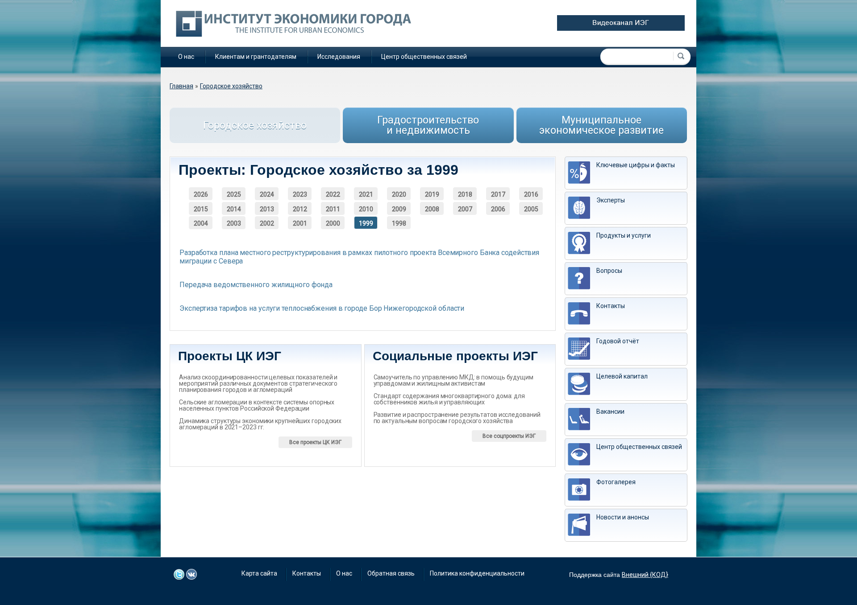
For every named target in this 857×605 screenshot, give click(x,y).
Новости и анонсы (622, 517)
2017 (498, 194)
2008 (432, 209)
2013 (267, 209)
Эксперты (610, 200)
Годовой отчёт (617, 341)
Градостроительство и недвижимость (428, 125)
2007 (465, 209)
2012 (300, 209)
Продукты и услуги (623, 235)
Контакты (610, 305)
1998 (399, 223)
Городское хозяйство (231, 86)
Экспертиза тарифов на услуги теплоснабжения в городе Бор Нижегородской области (321, 308)
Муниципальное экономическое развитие (601, 125)
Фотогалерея (616, 482)
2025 (234, 194)
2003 (234, 223)
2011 (333, 209)
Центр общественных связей (424, 56)
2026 (201, 194)
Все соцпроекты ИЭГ (509, 436)
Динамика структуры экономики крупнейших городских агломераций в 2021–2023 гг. (260, 424)
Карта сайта (259, 573)
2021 (366, 194)
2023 (300, 194)
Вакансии (610, 411)
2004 (201, 223)
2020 (399, 194)
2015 (201, 209)
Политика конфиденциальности (477, 573)
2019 (432, 194)
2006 (498, 209)
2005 (531, 209)
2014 (234, 209)
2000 (333, 223)
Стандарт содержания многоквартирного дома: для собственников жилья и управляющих (449, 399)
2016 (531, 194)
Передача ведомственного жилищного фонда (256, 284)
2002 (267, 223)
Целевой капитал (622, 376)
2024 (267, 194)
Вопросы (609, 270)
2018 (465, 194)
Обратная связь (391, 573)
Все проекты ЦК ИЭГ (315, 442)
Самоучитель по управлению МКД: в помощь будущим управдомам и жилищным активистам (453, 380)
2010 (366, 209)
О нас (186, 56)
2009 (399, 209)
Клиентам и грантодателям (255, 56)
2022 (333, 194)
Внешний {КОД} (645, 574)
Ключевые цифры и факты (635, 165)
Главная (181, 86)
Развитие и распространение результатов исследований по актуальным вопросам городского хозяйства (457, 417)
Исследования (338, 56)
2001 (300, 223)
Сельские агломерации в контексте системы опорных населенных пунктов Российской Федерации (256, 405)
